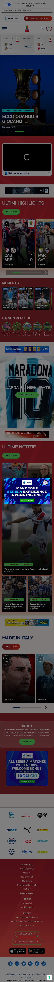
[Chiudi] (45, 483)
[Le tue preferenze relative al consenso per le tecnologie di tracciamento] (49, 977)
